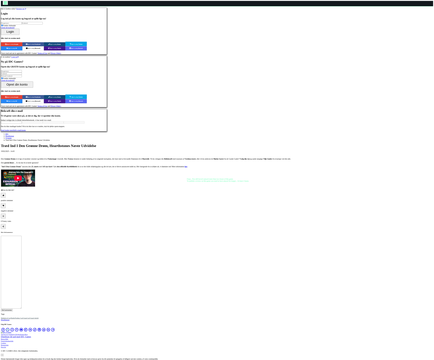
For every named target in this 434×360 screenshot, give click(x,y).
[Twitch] (26, 329)
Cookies (3, 343)
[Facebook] (3, 329)
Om (2, 334)
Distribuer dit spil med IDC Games (16, 337)
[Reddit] (44, 329)
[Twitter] (7, 329)
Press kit (3, 347)
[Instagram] (12, 329)
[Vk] (30, 329)
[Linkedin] (48, 329)
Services (5, 334)
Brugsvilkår (4, 339)
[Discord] (39, 329)
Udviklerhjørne (19, 334)
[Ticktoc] (35, 329)
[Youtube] (21, 329)
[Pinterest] (16, 329)
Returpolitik (4, 345)
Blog (26, 334)
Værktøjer (12, 334)
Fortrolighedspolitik (7, 341)
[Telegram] (53, 329)
